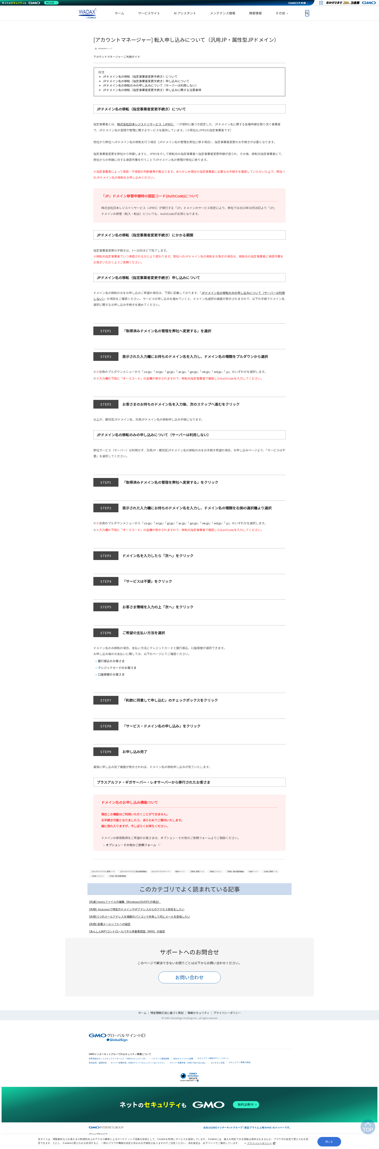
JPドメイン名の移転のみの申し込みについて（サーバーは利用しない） (150, 85)
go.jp (193, 372)
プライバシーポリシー (259, 1143)
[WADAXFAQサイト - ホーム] (87, 13)
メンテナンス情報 (222, 13)
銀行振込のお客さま (111, 661)
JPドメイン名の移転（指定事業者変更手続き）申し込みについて (146, 81)
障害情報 (255, 13)
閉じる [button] (329, 1141)
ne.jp (205, 372)
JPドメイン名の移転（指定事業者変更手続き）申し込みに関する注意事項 (152, 90)
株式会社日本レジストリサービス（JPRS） (146, 124)
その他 (280, 13)
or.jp (159, 372)
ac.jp (181, 372)
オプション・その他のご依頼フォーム (131, 845)
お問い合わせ (189, 977)
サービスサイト (149, 13)
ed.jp (217, 372)
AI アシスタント (185, 13)
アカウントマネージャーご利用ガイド (116, 57)
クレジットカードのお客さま (117, 668)
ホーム (119, 13)
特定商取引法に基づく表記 (167, 1013)
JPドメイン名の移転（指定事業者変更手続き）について (140, 76)
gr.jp (170, 372)
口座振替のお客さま (111, 674)
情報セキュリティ (198, 1013)
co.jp (147, 372)
